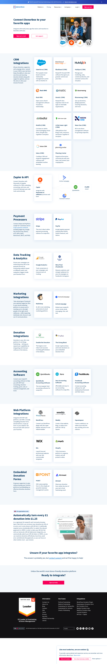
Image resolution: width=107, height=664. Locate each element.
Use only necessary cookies (81, 659)
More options (96, 659)
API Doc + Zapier (82, 614)
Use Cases (62, 599)
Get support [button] (39, 36)
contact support (55, 558)
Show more (77, 655)
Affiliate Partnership (48, 618)
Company (67, 7)
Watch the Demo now (71, 2)
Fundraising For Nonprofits (66, 606)
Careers (44, 608)
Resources (57, 7)
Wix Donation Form (82, 606)
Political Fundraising (64, 602)
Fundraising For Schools (65, 608)
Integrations (81, 599)
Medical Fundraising (64, 604)
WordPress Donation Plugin (85, 602)
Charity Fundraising (64, 610)
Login (77, 7)
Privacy (44, 614)
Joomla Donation (82, 612)
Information (46, 599)
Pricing (49, 7)
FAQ (43, 610)
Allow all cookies (65, 659)
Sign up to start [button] (21, 36)
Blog (43, 606)
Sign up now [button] (88, 7)
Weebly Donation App (83, 608)
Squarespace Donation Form (85, 604)
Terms (44, 612)
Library (44, 620)
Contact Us (45, 602)
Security (44, 616)
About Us (45, 604)
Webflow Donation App (84, 610)
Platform (40, 7)
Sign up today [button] (53, 582)
